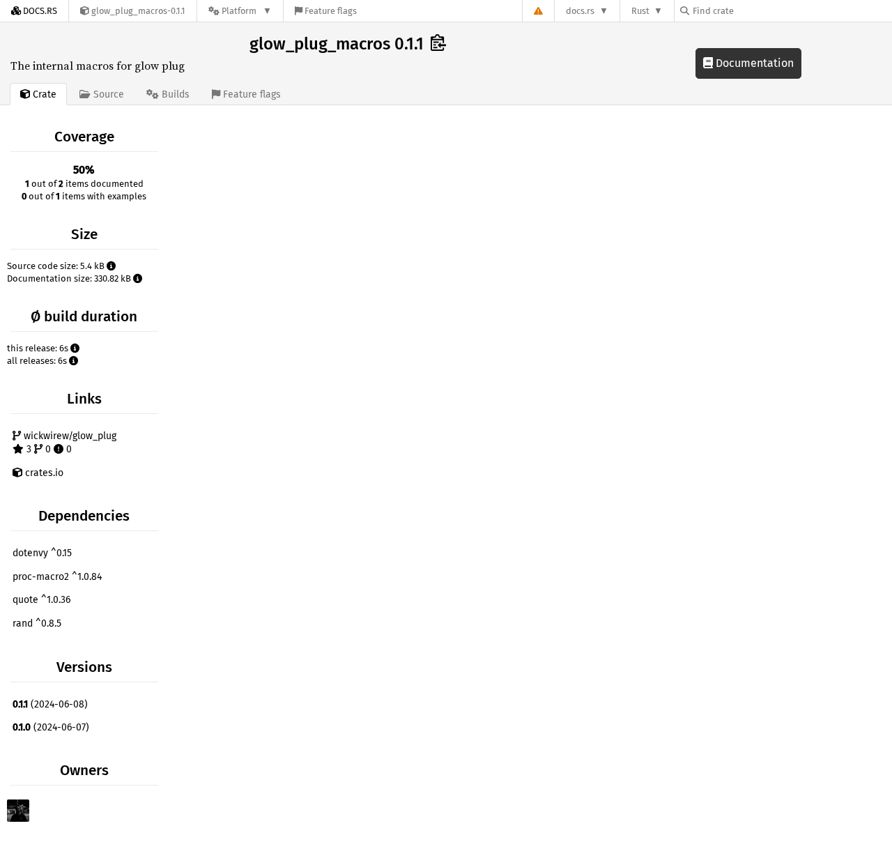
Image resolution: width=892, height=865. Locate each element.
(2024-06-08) (50, 704)
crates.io (42, 473)
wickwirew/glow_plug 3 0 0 (68, 443)
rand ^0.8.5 (37, 623)
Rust (640, 11)
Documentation (753, 63)
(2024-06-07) (51, 727)
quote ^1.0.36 (41, 600)
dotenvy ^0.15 (42, 553)
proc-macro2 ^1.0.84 (57, 577)
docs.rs (580, 11)
